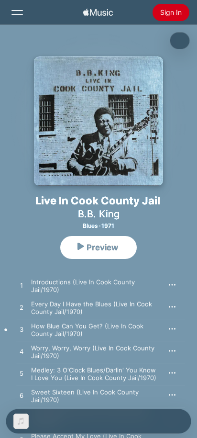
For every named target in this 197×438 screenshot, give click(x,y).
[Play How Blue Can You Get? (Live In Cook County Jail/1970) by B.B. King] (21, 330)
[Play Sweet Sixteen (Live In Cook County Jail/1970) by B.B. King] (21, 396)
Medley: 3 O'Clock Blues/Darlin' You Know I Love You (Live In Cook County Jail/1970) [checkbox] (93, 374)
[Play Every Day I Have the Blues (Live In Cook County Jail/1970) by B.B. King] (21, 307)
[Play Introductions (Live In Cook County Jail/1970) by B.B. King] (21, 285)
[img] (98, 12)
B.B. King (99, 214)
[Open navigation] (17, 12)
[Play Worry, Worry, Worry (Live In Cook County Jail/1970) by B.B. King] (21, 352)
